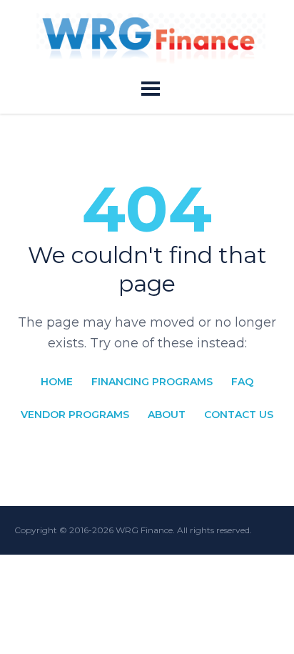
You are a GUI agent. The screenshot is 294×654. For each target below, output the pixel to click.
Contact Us (238, 414)
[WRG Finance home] (150, 39)
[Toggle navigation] (150, 88)
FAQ (242, 381)
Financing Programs (152, 381)
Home (57, 381)
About (167, 414)
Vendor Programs (75, 414)
